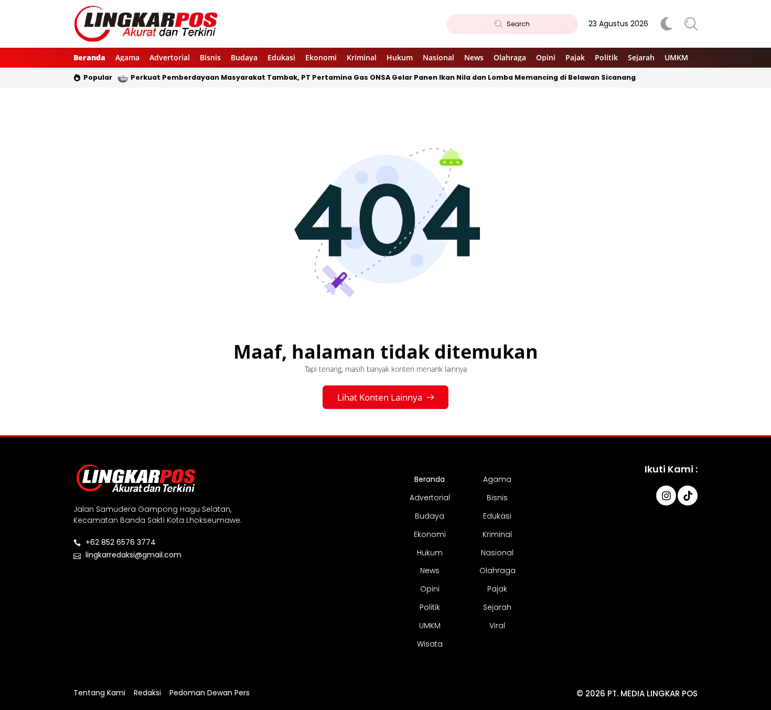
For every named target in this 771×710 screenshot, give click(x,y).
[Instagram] (666, 495)
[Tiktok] (688, 495)
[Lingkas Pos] (146, 24)
